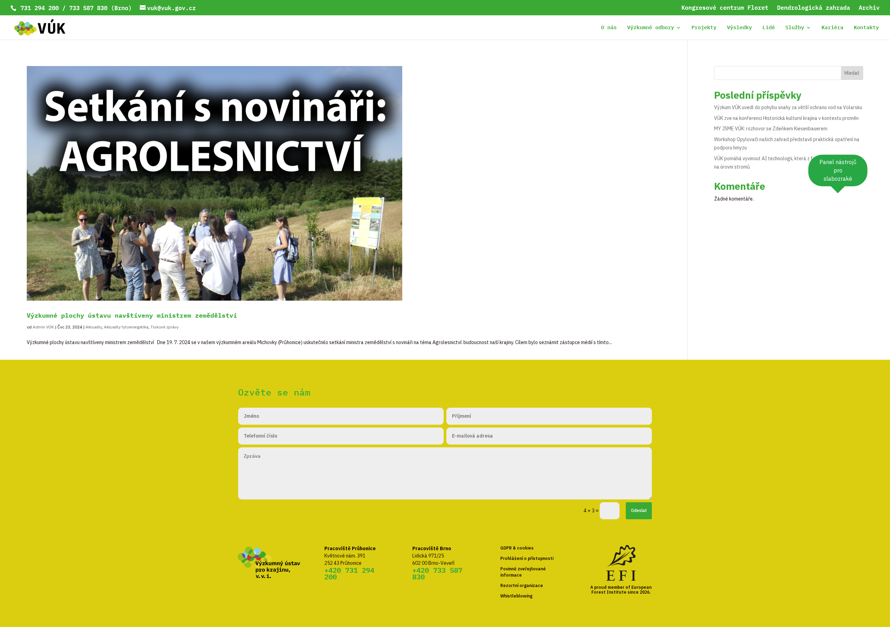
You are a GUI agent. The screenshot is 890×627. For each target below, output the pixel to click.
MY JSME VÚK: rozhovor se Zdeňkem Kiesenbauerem (770, 128)
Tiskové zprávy (165, 326)
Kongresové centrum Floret (724, 8)
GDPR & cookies (517, 548)
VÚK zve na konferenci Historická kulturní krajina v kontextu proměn (786, 118)
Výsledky (739, 28)
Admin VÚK (43, 326)
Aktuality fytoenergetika (126, 326)
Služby (794, 28)
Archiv (869, 8)
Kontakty (866, 28)
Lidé (768, 28)
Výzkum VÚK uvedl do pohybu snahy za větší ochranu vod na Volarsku (788, 107)
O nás (609, 28)
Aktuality (94, 326)
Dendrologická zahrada (813, 8)
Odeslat (639, 510)
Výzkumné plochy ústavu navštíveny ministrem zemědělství (132, 315)
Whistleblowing (516, 595)
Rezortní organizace (521, 585)
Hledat (851, 73)
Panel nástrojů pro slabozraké (837, 170)
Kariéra (832, 28)
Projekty (704, 28)
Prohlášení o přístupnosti (526, 558)
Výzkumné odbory (650, 28)
